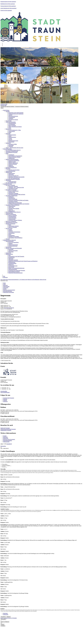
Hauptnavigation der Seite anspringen (8, 1)
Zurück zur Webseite (5, 621)
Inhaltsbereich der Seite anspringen (8, 3)
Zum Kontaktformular (5, 392)
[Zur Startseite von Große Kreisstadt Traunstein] (30, 41)
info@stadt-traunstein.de (9, 307)
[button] (4, 104)
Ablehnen (8, 616)
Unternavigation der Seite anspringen (8, 6)
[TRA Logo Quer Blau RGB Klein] (9, 374)
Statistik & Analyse (6, 465)
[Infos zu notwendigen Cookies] (7, 464)
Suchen (2, 624)
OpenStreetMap (4, 391)
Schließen (3, 625)
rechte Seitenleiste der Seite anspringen (8, 8)
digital (9, 443)
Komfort (4, 466)
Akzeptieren (3, 616)
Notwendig (4, 464)
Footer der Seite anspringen (6, 10)
